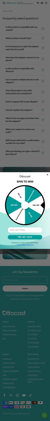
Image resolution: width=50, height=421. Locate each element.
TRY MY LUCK (25, 237)
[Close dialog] (47, 174)
